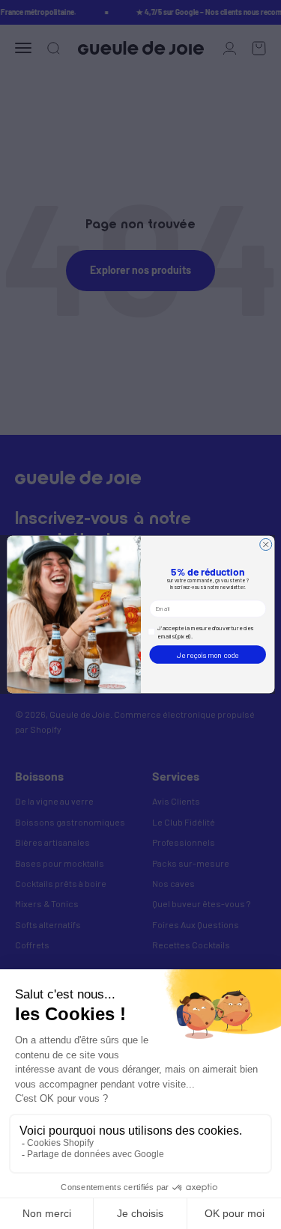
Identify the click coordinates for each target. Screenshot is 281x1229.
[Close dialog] (265, 544)
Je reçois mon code (207, 654)
